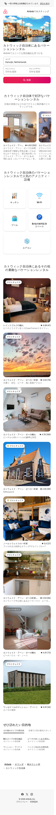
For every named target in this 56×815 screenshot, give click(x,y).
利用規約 (34, 802)
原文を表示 (45, 3)
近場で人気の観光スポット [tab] (40, 730)
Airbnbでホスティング (38, 11)
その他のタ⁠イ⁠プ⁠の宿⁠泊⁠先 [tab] (13, 730)
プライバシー (22, 802)
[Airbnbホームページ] (5, 11)
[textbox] (15, 71)
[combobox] (27, 62)
